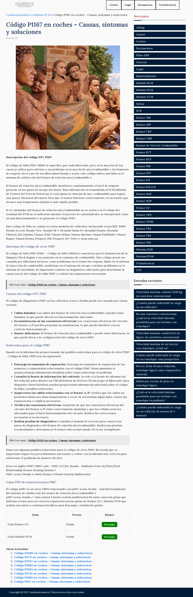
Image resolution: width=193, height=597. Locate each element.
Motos (140, 104)
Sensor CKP (143, 131)
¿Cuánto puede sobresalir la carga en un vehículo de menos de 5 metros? (158, 411)
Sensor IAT (143, 180)
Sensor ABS (143, 117)
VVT (139, 270)
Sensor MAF (144, 194)
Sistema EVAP (145, 256)
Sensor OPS (144, 214)
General (141, 62)
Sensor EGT (144, 159)
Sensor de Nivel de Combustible (157, 145)
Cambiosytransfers (18, 15)
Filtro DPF (142, 55)
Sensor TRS (143, 235)
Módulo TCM (144, 97)
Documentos (145, 4)
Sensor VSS (143, 242)
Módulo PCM (42, 15)
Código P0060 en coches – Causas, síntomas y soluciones (53, 553)
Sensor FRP (143, 166)
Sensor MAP (144, 201)
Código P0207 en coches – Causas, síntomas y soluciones (53, 561)
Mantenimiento (146, 76)
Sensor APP (143, 124)
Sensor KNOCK (146, 187)
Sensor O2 (143, 208)
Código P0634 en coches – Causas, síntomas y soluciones (53, 569)
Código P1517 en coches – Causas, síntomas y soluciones (52, 581)
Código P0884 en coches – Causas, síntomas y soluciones (53, 565)
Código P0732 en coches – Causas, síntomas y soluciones (52, 573)
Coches (113, 4)
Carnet (140, 34)
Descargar (109, 524)
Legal (128, 4)
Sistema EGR (144, 249)
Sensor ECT (143, 152)
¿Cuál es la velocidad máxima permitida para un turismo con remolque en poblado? (156, 396)
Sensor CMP (144, 138)
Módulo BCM (144, 83)
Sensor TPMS (144, 221)
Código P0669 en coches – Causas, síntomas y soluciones (53, 577)
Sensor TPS (143, 228)
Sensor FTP (143, 173)
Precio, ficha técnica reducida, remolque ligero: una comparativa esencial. (158, 370)
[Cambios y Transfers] (25, 5)
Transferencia (167, 4)
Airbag (140, 27)
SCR (138, 110)
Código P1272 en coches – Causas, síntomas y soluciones (52, 557)
